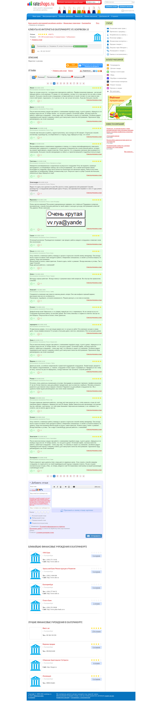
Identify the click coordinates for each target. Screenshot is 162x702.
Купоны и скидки (116, 88)
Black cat (46, 628)
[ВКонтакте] (94, 71)
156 (39, 37)
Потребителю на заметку (118, 35)
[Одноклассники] (99, 71)
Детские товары (115, 68)
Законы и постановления (118, 54)
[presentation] (34, 77)
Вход (97, 23)
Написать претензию (66, 16)
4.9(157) (50, 34)
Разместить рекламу (63, 697)
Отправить (96, 536)
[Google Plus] (101, 71)
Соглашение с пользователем (80, 697)
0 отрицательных (59, 37)
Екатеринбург (48, 584)
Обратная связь (39, 696)
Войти (33, 490)
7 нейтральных (70, 37)
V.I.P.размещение (73, 65)
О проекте (114, 16)
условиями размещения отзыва (45, 532)
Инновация (47, 676)
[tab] (34, 77)
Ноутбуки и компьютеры (118, 78)
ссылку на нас (109, 696)
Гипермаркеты (115, 65)
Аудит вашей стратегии (113, 136)
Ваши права (37, 16)
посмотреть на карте (81, 46)
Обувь (112, 75)
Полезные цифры (115, 38)
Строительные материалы (118, 81)
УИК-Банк (46, 553)
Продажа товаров (115, 44)
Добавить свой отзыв (60, 71)
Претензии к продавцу (117, 31)
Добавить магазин (126, 6)
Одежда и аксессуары (117, 72)
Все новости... (129, 151)
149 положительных (47, 37)
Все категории (115, 91)
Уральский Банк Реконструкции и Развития (59, 569)
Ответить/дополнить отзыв (94, 100)
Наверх (70, 71)
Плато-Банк (47, 600)
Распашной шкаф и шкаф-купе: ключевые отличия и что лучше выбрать (118, 146)
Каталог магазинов (91, 16)
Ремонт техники (115, 85)
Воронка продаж (49, 644)
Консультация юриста (50, 16)
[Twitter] (96, 71)
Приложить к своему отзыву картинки (78, 510)
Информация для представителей (92, 65)
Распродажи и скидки (117, 51)
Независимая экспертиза (118, 41)
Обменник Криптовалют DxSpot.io (55, 660)
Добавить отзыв (111, 6)
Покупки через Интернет (118, 47)
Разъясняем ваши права (118, 28)
